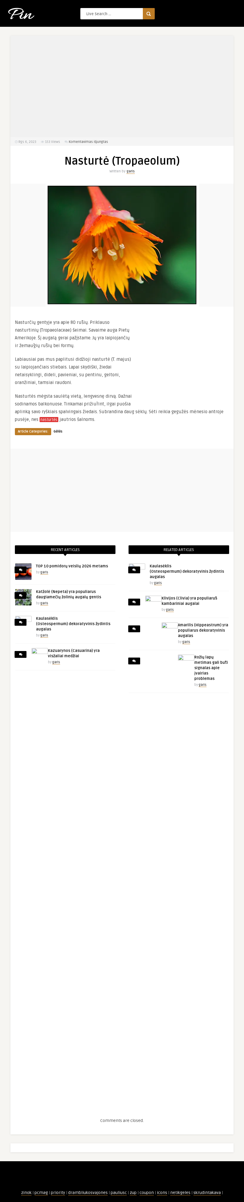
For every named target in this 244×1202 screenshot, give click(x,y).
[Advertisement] (122, 86)
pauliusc (119, 1192)
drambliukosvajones (88, 1192)
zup (133, 1192)
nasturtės (48, 419)
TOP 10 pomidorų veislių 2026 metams (72, 566)
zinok (26, 1192)
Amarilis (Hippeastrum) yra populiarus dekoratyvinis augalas (203, 630)
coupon (147, 1192)
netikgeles (180, 1192)
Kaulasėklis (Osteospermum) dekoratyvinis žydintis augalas (73, 624)
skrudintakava (207, 1192)
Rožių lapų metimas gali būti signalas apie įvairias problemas (211, 668)
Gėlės (58, 431)
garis (130, 171)
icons (162, 1192)
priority (58, 1192)
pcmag (41, 1192)
